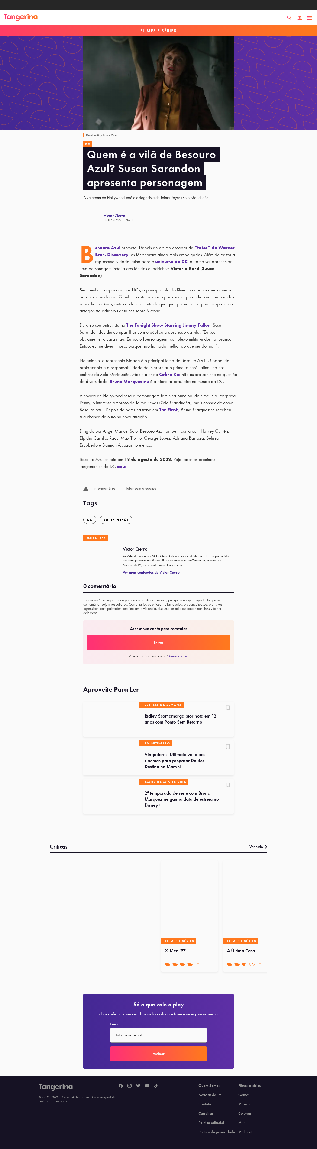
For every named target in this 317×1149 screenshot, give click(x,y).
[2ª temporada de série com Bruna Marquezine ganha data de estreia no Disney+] (111, 796)
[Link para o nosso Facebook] (121, 1086)
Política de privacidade (216, 1132)
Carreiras (205, 1113)
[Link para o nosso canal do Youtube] (147, 1086)
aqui (121, 466)
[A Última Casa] (251, 902)
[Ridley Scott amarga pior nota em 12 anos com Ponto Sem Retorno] (111, 719)
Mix (241, 1123)
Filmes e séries (249, 1085)
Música (244, 1104)
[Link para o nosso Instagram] (129, 1086)
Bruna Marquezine (129, 381)
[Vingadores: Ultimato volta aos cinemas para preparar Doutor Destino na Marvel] (111, 757)
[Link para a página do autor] (93, 217)
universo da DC (171, 261)
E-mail (114, 1024)
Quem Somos (209, 1085)
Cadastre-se (178, 655)
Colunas (244, 1113)
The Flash (168, 410)
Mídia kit (245, 1132)
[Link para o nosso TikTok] (156, 1086)
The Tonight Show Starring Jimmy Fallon (168, 325)
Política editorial (211, 1123)
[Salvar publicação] (228, 708)
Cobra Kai (170, 374)
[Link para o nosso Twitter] (138, 1086)
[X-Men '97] (189, 902)
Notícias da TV (209, 1095)
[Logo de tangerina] (21, 18)
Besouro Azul (107, 248)
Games (243, 1095)
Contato (204, 1104)
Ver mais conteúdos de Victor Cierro (151, 572)
